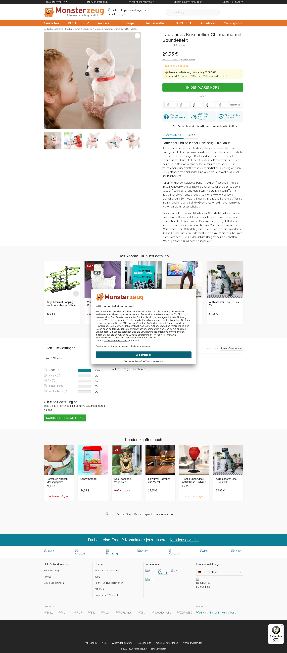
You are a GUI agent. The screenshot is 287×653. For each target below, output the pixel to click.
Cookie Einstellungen (167, 643)
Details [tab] (191, 135)
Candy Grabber (88, 479)
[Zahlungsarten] (143, 552)
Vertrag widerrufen (192, 643)
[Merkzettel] (226, 12)
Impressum (91, 643)
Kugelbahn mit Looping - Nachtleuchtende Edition (61, 304)
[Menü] (282, 626)
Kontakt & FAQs (52, 570)
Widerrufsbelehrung (122, 643)
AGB (104, 643)
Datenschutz (144, 643)
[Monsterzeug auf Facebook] (137, 631)
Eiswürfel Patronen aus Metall (159, 480)
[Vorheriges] (47, 80)
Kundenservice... (184, 540)
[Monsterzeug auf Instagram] (123, 631)
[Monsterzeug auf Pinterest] (150, 631)
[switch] (276, 640)
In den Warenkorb (203, 87)
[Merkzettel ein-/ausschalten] (137, 125)
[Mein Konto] (236, 12)
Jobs (97, 576)
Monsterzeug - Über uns (107, 570)
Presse (47, 576)
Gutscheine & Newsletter (107, 595)
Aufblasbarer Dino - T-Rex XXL (224, 304)
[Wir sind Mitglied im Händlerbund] (216, 613)
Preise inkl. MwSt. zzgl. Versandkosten (178, 60)
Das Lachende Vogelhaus (122, 480)
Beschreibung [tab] (173, 135)
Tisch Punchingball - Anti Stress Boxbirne (194, 480)
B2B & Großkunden (54, 583)
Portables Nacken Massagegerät (57, 480)
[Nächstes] (138, 80)
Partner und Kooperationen (109, 583)
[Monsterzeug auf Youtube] (163, 631)
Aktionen (99, 589)
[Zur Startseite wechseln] (74, 12)
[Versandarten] (168, 578)
